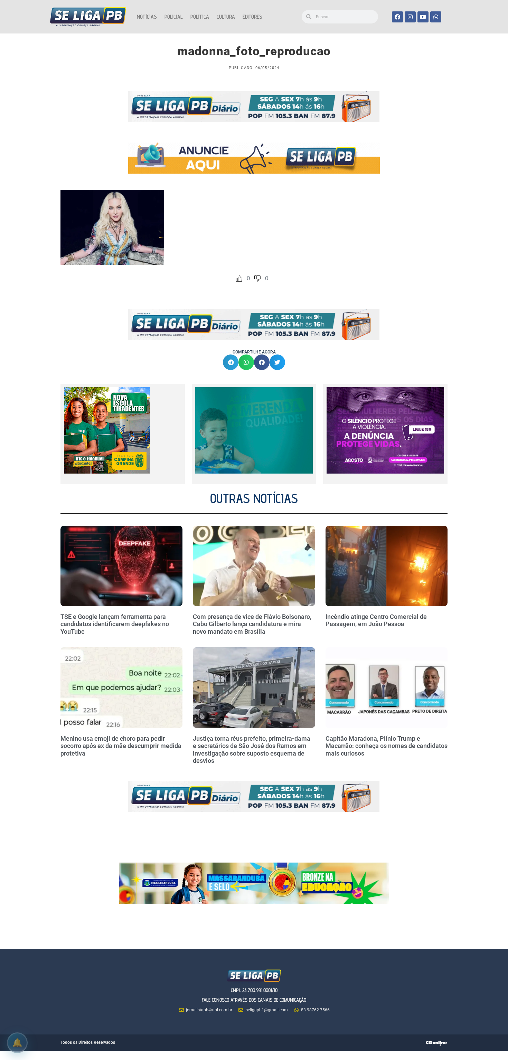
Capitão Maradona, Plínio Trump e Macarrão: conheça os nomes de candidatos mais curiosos (387, 746)
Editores (252, 16)
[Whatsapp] (435, 16)
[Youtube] (423, 16)
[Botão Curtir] (239, 278)
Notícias (147, 16)
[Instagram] (410, 16)
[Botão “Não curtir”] (257, 278)
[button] (230, 362)
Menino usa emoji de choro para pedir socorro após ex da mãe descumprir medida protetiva (120, 746)
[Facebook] (397, 16)
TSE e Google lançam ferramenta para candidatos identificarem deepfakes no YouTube (114, 624)
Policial (173, 16)
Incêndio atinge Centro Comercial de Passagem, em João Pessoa (376, 620)
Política (199, 16)
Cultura (226, 16)
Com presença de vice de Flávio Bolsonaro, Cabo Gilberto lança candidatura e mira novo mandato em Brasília (252, 624)
